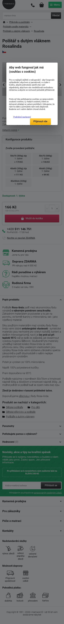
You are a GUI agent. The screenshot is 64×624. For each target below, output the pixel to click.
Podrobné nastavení (22, 117)
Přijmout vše (40, 121)
